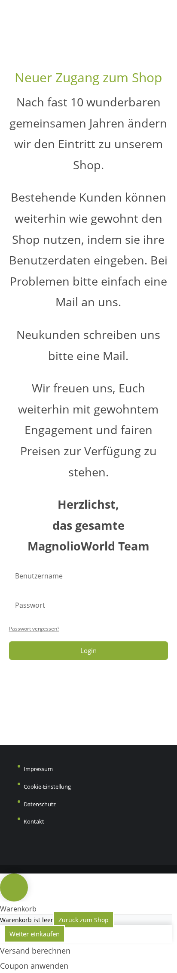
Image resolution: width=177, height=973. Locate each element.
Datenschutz (40, 804)
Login (88, 650)
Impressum (38, 769)
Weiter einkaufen (34, 933)
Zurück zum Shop (83, 920)
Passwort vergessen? (34, 628)
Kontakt (34, 821)
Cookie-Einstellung (47, 786)
